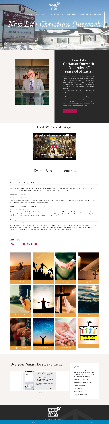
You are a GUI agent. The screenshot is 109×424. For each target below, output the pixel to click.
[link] (32, 82)
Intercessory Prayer (18, 194)
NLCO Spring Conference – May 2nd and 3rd (27, 206)
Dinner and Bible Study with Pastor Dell (25, 183)
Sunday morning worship (20, 220)
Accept (90, 422)
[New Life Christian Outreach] (54, 6)
